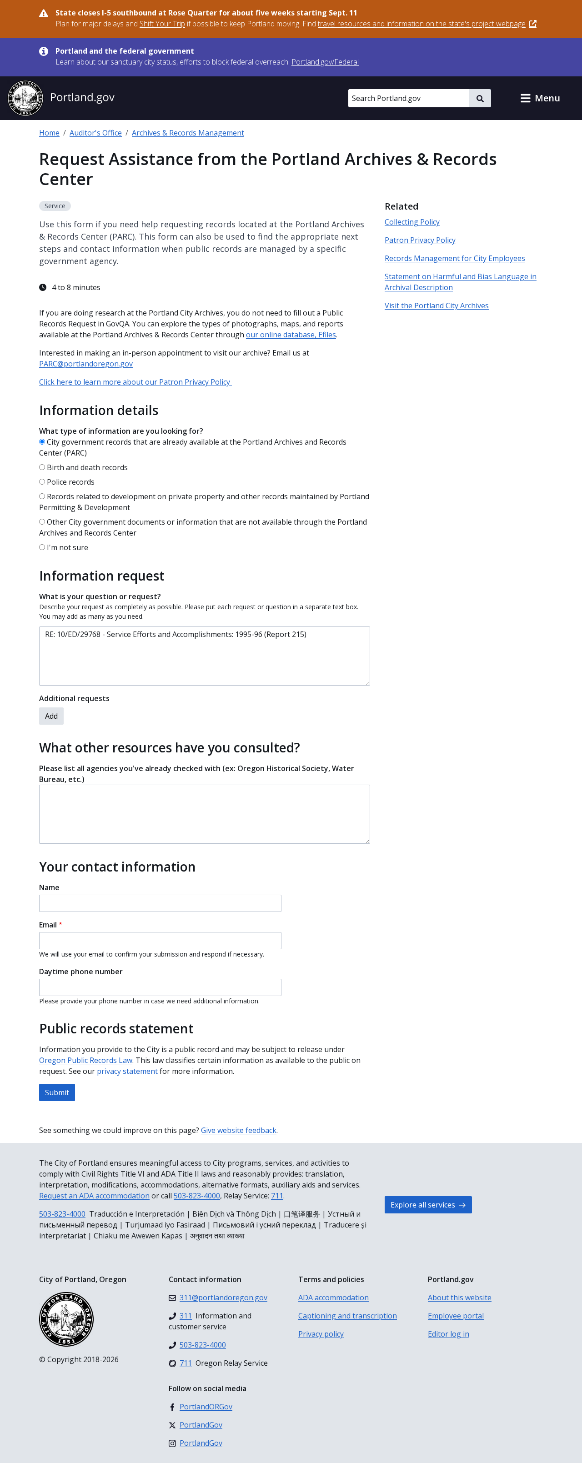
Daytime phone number (81, 972)
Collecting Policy (412, 222)
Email (48, 925)
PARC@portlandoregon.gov (86, 364)
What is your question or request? (100, 596)
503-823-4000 (197, 1196)
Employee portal (456, 1316)
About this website (460, 1298)
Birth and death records (87, 467)
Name (49, 887)
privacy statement (127, 1071)
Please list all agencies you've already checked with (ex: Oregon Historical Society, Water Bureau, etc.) (196, 773)
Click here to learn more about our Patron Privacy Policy (135, 382)
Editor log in (448, 1334)
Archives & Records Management (188, 133)
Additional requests (74, 698)
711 (277, 1196)
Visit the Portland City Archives (437, 306)
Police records (71, 482)
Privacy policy (321, 1334)
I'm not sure (67, 547)
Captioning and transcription (347, 1316)
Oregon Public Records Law (85, 1060)
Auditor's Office (96, 133)
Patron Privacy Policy (420, 240)
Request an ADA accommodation (94, 1196)
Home (49, 133)
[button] (540, 98)
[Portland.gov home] (61, 98)
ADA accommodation (333, 1298)
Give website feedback (238, 1130)
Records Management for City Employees (455, 258)
